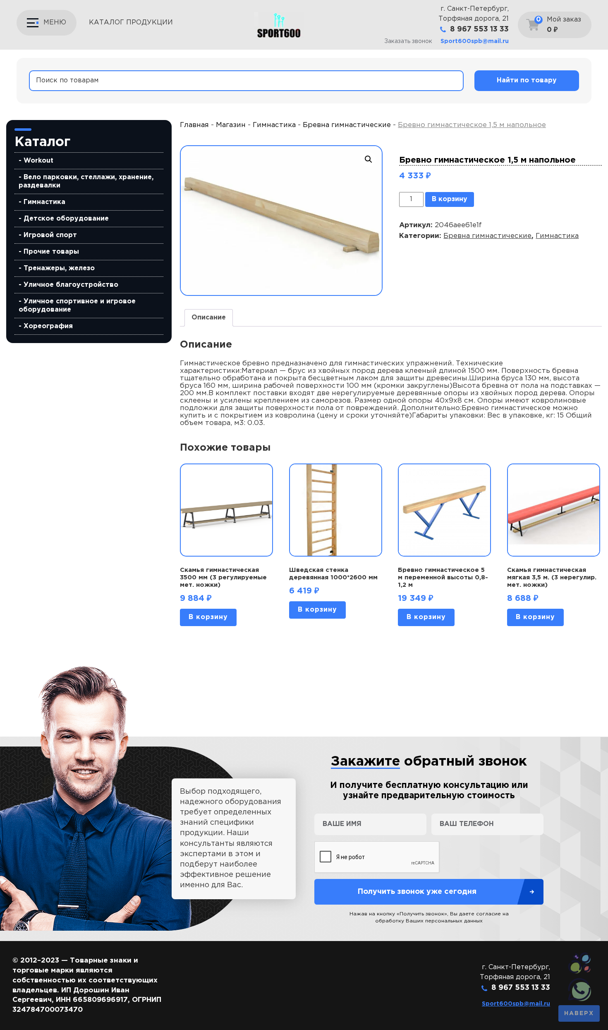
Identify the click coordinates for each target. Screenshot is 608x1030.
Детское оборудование (66, 219)
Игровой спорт (50, 235)
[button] (368, 159)
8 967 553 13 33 (479, 29)
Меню (54, 22)
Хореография (48, 326)
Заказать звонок (408, 41)
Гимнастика (44, 202)
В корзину (449, 199)
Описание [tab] (208, 318)
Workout (38, 161)
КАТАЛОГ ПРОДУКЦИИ (131, 22)
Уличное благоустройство (71, 285)
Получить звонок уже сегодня (416, 891)
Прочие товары (51, 252)
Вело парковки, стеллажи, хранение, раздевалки (86, 181)
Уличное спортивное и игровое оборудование (77, 305)
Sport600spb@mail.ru (474, 41)
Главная (194, 125)
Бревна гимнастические (347, 125)
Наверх (579, 1013)
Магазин (231, 125)
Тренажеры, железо (59, 268)
